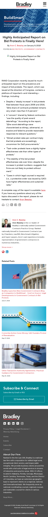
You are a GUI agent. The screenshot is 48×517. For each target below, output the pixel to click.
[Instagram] (22, 423)
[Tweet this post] (11, 204)
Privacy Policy (8, 429)
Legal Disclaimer (22, 429)
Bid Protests (17, 49)
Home (5, 436)
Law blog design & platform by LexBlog (22, 513)
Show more (7, 247)
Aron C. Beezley (17, 45)
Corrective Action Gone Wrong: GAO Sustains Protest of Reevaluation (24, 334)
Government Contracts (34, 49)
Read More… (8, 497)
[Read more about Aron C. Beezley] (3, 251)
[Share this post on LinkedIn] (19, 204)
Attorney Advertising (11, 432)
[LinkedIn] (13, 423)
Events (6, 441)
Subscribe (7, 445)
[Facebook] (9, 423)
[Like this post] (15, 204)
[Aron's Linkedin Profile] (7, 251)
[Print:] (3, 205)
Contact (6, 449)
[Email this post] (7, 204)
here (43, 190)
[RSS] (4, 423)
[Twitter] (17, 423)
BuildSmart (14, 17)
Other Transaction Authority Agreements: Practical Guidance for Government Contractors (23, 372)
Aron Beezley (26, 199)
